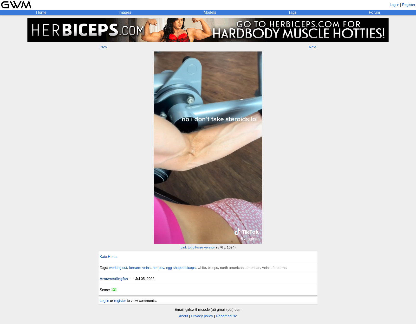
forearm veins (140, 268)
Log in (394, 5)
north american (232, 268)
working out (118, 268)
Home (41, 12)
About (183, 316)
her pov (158, 268)
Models (210, 12)
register (120, 301)
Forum (374, 12)
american (253, 268)
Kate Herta (108, 256)
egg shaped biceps (181, 268)
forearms (280, 268)
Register (408, 5)
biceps (213, 268)
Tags (292, 12)
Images (125, 12)
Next (312, 47)
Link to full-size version (198, 247)
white (202, 268)
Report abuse (226, 316)
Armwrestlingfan (114, 279)
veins (266, 268)
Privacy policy (202, 316)
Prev (103, 47)
